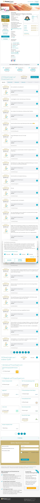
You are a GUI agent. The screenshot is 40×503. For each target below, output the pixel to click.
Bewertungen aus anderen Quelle (5, 30)
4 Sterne (33, 17)
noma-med (4, 407)
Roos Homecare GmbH (26, 407)
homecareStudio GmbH (26, 398)
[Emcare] (5, 11)
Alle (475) (3, 82)
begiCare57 (4, 390)
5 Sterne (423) (10, 82)
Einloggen (36, 1)
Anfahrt (13, 37)
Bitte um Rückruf (25, 452)
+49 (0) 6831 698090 (15, 42)
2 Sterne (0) (30, 82)
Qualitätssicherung (32, 498)
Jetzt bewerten (5, 36)
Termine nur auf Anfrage (14, 53)
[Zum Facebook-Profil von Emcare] (12, 61)
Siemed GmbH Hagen (26, 415)
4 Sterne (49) (17, 82)
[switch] (13, 254)
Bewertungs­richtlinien (27, 498)
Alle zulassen (31, 260)
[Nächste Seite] (26, 352)
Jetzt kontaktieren (35, 4)
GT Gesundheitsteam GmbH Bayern (29, 390)
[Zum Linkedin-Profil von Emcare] (15, 61)
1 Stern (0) (36, 82)
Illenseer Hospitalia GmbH (7, 424)
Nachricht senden (25, 459)
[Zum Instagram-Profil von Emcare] (13, 61)
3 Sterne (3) (23, 82)
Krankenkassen (26, 33)
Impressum (6, 251)
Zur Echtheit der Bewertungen (5, 33)
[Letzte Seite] (29, 352)
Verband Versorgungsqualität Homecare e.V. (10, 368)
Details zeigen (32, 256)
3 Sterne (33, 18)
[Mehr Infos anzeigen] (27, 18)
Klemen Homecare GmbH (7, 381)
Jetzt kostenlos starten (31, 488)
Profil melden (31, 467)
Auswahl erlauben (20, 260)
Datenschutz (25, 499)
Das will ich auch (30, 1)
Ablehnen (9, 260)
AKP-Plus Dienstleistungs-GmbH (28, 381)
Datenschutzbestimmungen (13, 251)
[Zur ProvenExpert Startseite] (8, 2)
